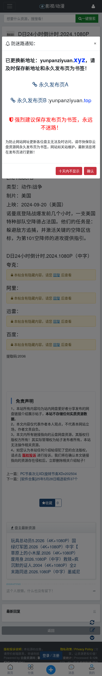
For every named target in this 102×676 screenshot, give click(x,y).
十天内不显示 (69, 170)
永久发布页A (52, 84)
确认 (90, 170)
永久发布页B (31, 100)
